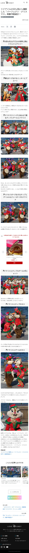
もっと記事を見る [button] (14, 492)
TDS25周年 (17, 538)
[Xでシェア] (7, 26)
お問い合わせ (4, 538)
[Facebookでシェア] (11, 26)
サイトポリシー (4, 540)
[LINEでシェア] (15, 26)
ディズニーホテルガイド (20, 540)
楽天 (17, 262)
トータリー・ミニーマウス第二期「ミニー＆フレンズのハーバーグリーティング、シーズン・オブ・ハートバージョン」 (10, 482)
